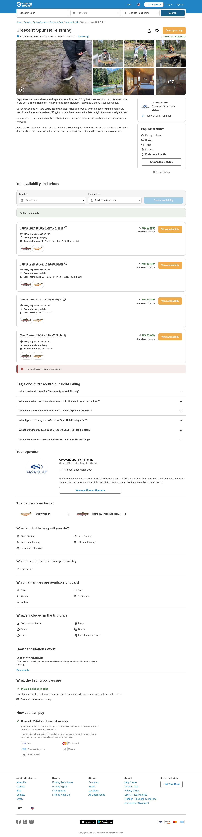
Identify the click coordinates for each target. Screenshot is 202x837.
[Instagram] (31, 821)
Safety (19, 799)
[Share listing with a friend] (149, 31)
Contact (20, 795)
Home (19, 22)
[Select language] (138, 4)
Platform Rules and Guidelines (140, 799)
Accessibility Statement (136, 803)
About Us (21, 782)
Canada (27, 22)
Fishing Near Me (61, 795)
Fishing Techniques (62, 782)
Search (173, 13)
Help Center (130, 782)
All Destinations (96, 795)
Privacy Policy (131, 790)
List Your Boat (154, 4)
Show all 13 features (161, 162)
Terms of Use (131, 786)
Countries (93, 782)
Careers (20, 786)
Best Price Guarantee (175, 36)
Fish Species (59, 790)
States (91, 786)
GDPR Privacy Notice (135, 795)
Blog (18, 790)
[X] (25, 821)
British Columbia (40, 22)
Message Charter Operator (90, 490)
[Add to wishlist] (157, 31)
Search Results (72, 22)
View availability (170, 229)
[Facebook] (18, 821)
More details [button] (22, 670)
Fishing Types (59, 786)
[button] (101, 239)
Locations (93, 790)
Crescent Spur (56, 22)
